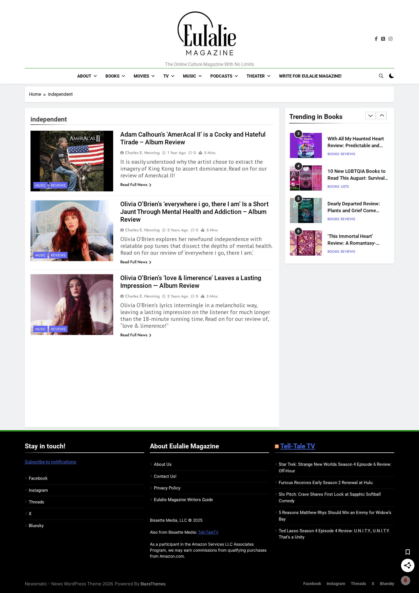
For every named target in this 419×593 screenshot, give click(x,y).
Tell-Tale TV (297, 446)
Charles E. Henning (142, 152)
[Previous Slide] (370, 115)
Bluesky (36, 525)
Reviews (58, 185)
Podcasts (221, 76)
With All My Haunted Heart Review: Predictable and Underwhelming (356, 146)
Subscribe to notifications (50, 462)
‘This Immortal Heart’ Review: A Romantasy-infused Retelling (352, 243)
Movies (141, 76)
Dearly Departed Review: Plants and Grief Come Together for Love (354, 211)
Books (112, 76)
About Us (163, 464)
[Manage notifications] (405, 580)
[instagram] (390, 39)
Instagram (38, 490)
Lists (345, 186)
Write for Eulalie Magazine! (310, 76)
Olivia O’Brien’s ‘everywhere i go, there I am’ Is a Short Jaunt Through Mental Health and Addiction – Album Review (194, 212)
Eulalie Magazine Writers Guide (183, 499)
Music (189, 76)
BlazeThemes (153, 583)
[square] (383, 39)
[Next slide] (382, 115)
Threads (36, 502)
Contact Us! (165, 476)
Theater (256, 76)
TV (166, 76)
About (84, 76)
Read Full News (133, 184)
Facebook (38, 478)
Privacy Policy (167, 488)
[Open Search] (381, 76)
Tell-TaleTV (208, 532)
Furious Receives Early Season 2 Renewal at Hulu (326, 482)
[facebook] (376, 39)
